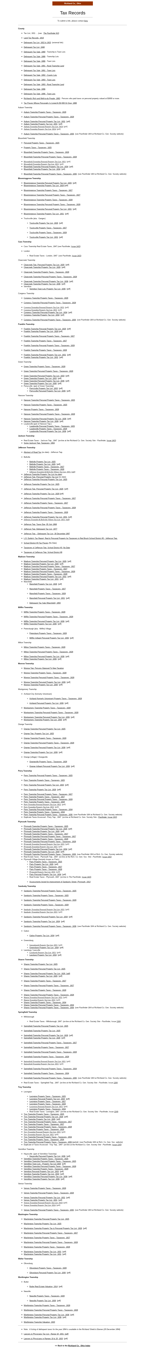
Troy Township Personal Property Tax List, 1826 (43, 1117)
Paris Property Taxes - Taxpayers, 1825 (45, 862)
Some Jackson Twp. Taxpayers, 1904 (39, 443)
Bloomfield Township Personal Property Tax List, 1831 (45, 162)
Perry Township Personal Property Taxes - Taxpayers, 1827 (48, 794)
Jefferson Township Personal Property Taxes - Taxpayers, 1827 (50, 498)
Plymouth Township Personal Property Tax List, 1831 (44, 844)
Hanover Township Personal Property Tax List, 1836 (45, 419)
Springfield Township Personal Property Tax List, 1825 (46, 1026)
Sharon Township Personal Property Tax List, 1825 (44, 969)
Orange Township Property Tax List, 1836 (41, 752)
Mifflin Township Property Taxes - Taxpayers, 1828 (44, 612)
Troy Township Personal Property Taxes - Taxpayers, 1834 (48, 1137)
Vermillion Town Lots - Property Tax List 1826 (42, 1164)
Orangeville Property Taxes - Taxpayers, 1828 (48, 762)
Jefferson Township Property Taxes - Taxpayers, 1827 (46, 503)
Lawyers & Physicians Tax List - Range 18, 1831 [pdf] (46, 1334)
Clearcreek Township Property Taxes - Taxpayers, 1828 (46, 272)
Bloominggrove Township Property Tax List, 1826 (44, 186)
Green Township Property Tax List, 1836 (40, 383)
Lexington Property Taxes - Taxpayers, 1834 (47, 1109)
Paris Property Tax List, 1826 (41, 864)
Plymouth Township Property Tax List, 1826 (41, 831)
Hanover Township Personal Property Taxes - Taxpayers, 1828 (49, 414)
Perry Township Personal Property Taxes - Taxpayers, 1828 (48, 799)
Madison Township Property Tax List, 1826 (41, 564)
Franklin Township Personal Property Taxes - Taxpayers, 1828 (49, 345)
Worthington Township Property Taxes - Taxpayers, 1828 (47, 1305)
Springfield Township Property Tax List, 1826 (42, 1038)
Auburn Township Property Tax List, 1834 (40, 129)
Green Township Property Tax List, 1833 (40, 378)
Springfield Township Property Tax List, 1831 (41, 1064)
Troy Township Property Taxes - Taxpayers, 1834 (44, 1140)
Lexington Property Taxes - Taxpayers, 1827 (47, 1101)
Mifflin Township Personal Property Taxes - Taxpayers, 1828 (48, 617)
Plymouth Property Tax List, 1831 (42, 872)
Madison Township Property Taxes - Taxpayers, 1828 (45, 574)
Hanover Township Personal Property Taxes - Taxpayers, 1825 (49, 400)
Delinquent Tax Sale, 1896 (34, 89)
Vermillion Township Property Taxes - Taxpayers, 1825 (46, 1159)
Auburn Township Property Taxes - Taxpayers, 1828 (45, 112)
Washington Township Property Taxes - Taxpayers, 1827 (47, 1238)
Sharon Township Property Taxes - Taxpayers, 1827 (45, 981)
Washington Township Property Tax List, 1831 (42, 1252)
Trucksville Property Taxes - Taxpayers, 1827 (48, 228)
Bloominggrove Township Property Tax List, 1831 (44, 214)
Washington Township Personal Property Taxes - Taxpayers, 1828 (51, 1242)
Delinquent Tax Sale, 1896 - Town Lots (39, 94)
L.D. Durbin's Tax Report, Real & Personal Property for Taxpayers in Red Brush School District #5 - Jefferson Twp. (71, 538)
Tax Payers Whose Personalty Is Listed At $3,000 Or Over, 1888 (50, 103)
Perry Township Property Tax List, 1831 (39, 807)
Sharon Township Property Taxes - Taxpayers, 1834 (45, 1002)
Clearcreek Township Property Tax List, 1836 (42, 284)
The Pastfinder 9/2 (50, 33)
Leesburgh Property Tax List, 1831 (42, 952)
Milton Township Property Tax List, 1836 (40, 659)
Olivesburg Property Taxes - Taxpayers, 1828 (48, 1268)
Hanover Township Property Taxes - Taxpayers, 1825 (45, 405)
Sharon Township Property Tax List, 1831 (40, 1000)
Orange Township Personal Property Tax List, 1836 (44, 747)
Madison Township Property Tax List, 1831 (41, 579)
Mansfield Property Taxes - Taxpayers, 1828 (47, 593)
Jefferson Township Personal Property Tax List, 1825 (45, 479)
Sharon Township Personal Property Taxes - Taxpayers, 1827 (49, 986)
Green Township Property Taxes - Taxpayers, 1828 (44, 366)
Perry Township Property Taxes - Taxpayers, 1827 (44, 797)
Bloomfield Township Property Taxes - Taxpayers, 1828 (46, 152)
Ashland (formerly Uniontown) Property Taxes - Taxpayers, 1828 (55, 699)
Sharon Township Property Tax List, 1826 (40, 976)
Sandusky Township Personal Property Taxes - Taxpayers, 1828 (50, 900)
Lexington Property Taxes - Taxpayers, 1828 (47, 1104)
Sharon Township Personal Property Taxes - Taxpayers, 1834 (49, 1005)
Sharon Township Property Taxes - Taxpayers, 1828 (45, 990)
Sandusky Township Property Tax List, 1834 (42, 921)
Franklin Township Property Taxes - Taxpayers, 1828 (45, 350)
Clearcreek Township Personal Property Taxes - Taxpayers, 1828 (50, 277)
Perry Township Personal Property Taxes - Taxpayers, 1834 (48, 809)
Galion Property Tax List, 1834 (41, 936)
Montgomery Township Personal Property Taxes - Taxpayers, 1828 (51, 712)
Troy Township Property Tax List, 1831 (39, 1134)
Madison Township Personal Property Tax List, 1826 (45, 561)
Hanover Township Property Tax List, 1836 (41, 421)
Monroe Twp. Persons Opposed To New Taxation (44, 668)
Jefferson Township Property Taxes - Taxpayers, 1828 (46, 512)
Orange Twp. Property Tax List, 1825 (39, 734)
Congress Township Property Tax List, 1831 (40, 310)
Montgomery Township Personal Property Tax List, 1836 (47, 717)
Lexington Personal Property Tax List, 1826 (47, 1099)
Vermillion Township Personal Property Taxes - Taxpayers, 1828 (50, 1166)
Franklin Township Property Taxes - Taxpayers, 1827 (45, 341)
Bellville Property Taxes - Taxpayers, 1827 (46, 467)
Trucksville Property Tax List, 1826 (43, 223)
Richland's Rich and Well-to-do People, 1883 (42, 98)
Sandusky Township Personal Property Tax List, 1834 (46, 917)
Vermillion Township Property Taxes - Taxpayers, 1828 (46, 1169)
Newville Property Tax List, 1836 (42, 1301)
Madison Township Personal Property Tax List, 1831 (45, 577)
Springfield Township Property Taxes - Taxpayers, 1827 (46, 1047)
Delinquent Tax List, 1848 (34, 47)
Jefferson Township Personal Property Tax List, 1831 (46, 517)
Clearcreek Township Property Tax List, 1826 (42, 267)
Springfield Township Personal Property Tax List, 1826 (46, 1035)
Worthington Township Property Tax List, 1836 (42, 1317)
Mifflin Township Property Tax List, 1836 (40, 624)
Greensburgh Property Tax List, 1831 (43, 945)
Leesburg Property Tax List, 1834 (43, 955)
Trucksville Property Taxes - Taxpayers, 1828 (48, 233)
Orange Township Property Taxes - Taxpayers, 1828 (45, 738)
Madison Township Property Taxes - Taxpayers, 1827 (45, 569)
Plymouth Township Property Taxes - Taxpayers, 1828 (46, 839)
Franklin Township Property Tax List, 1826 (41, 331)
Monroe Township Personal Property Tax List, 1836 (45, 682)
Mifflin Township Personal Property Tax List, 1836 (44, 621)
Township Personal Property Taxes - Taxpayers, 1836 (50, 815)
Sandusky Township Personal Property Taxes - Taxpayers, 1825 (50, 891)
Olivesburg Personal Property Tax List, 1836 (47, 1273)
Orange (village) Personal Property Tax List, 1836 (49, 766)
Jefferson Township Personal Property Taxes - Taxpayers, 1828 (50, 508)
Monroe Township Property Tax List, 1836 (41, 685)
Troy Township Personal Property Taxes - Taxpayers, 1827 (48, 1122)
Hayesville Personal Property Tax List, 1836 (47, 1156)
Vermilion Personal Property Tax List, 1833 (41, 1171)
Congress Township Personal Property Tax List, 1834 (45, 312)
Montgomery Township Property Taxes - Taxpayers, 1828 (47, 708)
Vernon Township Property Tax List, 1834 (40, 1205)
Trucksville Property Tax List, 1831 (43, 237)
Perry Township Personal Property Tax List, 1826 (44, 785)
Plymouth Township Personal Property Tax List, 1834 (45, 849)
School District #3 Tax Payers (36, 543)
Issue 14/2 (75, 246)
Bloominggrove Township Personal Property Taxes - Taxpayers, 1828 (52, 204)
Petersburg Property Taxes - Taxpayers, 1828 (48, 633)
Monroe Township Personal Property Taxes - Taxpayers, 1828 (49, 677)
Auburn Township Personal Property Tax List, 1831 (44, 121)
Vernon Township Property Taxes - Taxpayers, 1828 (45, 1188)
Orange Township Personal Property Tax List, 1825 (44, 729)
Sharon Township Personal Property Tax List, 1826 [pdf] (47, 974)
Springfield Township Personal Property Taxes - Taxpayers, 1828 (50, 1052)
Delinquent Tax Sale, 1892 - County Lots (40, 75)
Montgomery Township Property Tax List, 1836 (43, 720)
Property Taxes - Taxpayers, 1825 (38, 148)
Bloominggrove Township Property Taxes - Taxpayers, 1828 (48, 200)
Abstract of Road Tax (32, 452)
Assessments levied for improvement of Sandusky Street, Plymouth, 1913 (59, 882)
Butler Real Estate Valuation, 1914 (43, 1286)
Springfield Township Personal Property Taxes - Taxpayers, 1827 (50, 1043)
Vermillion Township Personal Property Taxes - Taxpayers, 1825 (50, 1161)
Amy (86, 21)
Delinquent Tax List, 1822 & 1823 (37, 43)
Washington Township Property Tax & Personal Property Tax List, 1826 (53, 1228)
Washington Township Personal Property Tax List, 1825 (46, 1219)
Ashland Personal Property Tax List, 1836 (46, 703)
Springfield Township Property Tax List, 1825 (42, 1031)
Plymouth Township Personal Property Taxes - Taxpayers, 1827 (50, 836)
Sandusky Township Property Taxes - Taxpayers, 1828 (46, 905)
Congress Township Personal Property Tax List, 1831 (44, 307)
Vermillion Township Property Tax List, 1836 (42, 1179)
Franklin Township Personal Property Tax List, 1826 (45, 329)
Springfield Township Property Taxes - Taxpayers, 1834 (46, 1073)
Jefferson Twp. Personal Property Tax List (41, 477)
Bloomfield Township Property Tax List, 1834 (42, 169)
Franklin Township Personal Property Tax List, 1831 (45, 355)
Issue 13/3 (116, 1145)
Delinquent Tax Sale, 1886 (34, 56)
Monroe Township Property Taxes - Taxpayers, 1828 (45, 673)
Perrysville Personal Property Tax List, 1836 (47, 391)
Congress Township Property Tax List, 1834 (41, 315)
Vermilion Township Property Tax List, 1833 (41, 1174)
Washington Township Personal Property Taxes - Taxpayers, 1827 (51, 1233)
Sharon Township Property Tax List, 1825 (40, 964)
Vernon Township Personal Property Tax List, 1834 (43, 1203)
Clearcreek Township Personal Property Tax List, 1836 (46, 281)
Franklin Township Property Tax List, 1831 (41, 357)
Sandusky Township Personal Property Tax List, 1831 (44, 909)
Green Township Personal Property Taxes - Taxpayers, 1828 (48, 371)
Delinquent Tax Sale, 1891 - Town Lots (39, 70)
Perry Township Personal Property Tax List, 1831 (42, 804)
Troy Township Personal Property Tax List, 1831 (42, 1132)
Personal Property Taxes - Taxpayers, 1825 (41, 143)
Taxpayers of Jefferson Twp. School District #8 (43, 552)
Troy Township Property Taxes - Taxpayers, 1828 (44, 1129)
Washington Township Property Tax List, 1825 (42, 1224)
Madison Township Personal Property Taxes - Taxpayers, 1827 (49, 566)
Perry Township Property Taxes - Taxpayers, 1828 (44, 802)
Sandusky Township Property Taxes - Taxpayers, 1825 (46, 895)
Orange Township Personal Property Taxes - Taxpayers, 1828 (49, 743)
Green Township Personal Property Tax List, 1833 (44, 376)
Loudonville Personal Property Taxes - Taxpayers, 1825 (52, 426)
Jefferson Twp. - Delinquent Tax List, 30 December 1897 (47, 534)
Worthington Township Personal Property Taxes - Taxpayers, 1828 (51, 1310)
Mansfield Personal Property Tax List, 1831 (47, 598)
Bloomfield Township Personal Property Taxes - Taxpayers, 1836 (50, 174)
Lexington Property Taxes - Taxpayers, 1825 (47, 1096)
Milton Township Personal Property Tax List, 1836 (44, 656)
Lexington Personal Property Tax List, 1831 (46, 1106)
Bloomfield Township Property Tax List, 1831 (41, 164)
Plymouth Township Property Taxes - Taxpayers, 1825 (46, 826)
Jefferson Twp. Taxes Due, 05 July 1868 (40, 524)
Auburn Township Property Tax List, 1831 (40, 124)
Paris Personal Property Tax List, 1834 (45, 874)
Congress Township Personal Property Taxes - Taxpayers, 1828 (50, 303)
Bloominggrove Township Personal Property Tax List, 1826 (48, 183)
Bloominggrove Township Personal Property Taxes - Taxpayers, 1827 (52, 195)
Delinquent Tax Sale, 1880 (34, 52)
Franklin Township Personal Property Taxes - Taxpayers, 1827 (49, 336)
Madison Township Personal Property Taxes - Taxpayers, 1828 (49, 571)
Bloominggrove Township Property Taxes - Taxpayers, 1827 (48, 190)
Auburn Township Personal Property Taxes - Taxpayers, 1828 (49, 117)
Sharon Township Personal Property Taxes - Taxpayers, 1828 (49, 995)
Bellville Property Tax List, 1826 (42, 464)
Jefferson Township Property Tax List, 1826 (41, 494)
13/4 (118, 1021)
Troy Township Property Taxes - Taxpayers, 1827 (44, 1124)
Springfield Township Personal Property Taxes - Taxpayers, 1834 (50, 1069)
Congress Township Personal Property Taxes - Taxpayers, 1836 (50, 320)
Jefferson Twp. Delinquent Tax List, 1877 (40, 529)
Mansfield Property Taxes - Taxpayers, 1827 (47, 589)
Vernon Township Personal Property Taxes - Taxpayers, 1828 (49, 1193)
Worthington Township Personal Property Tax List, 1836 (46, 1315)
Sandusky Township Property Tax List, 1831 (41, 912)
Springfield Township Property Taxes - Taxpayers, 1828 (46, 1057)
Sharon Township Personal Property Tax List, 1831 (43, 997)
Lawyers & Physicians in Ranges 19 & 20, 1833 (43, 1339)
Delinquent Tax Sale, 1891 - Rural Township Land (44, 66)
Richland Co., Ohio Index (79, 1346)
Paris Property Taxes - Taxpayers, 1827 (45, 867)
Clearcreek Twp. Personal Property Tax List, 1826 (44, 265)
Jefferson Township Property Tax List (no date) (43, 474)
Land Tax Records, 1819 (34, 38)
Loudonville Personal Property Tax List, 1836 (47, 431)
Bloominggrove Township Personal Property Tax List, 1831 (48, 209)
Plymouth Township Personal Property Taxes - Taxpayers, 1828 (50, 842)
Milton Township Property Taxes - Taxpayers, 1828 (44, 647)
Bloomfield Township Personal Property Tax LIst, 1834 (46, 167)
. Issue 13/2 (107, 817)
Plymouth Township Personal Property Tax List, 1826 (45, 829)
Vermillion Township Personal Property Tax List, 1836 (45, 1177)
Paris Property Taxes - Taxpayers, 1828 (45, 869)
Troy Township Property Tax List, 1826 (39, 1119)
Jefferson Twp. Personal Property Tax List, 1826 (43, 489)
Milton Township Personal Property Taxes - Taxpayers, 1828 (48, 652)
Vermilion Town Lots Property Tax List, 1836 (47, 289)
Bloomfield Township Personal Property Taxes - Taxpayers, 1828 (50, 157)
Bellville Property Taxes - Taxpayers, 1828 (46, 469)
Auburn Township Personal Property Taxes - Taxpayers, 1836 (49, 134)
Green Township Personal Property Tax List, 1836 (44, 381)
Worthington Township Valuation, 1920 (39, 1322)
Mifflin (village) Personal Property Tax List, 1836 (49, 638)
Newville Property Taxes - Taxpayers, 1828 (47, 1296)
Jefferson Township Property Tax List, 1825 (41, 484)
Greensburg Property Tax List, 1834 (44, 948)
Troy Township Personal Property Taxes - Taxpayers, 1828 (48, 1127)
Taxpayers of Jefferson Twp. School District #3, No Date (47, 548)
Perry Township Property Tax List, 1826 (40, 790)
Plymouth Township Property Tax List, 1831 (41, 847)
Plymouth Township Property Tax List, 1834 (41, 852)
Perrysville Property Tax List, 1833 (43, 388)
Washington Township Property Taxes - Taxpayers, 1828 (47, 1247)
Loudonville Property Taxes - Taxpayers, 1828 (48, 429)
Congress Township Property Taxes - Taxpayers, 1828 (46, 298)
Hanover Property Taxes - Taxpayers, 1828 (41, 409)
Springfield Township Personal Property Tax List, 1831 (45, 1061)
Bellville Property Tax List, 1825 (42, 462)
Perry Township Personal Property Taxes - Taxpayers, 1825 (48, 775)
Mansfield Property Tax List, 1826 (43, 584)
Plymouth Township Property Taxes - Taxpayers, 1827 (46, 834)
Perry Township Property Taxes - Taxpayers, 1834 (44, 812)
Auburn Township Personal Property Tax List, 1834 (43, 126)
